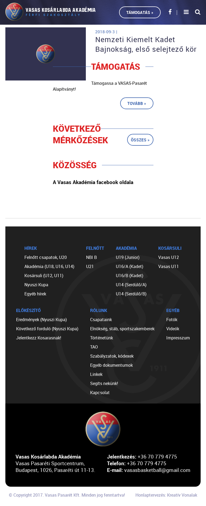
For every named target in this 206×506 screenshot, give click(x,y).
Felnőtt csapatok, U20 (45, 257)
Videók (172, 329)
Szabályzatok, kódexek (112, 356)
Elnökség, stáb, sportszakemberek (122, 329)
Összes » (140, 139)
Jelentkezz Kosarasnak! (38, 338)
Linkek (96, 374)
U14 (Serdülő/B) (131, 294)
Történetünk (101, 338)
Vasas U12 (168, 257)
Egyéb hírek (35, 294)
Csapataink (101, 319)
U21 (90, 266)
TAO (94, 347)
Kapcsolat (100, 392)
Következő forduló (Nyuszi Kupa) (47, 329)
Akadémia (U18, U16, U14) (49, 266)
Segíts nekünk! (104, 383)
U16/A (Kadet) (129, 266)
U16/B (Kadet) (129, 275)
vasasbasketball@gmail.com (157, 470)
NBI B (91, 257)
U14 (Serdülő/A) (131, 285)
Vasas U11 (168, 266)
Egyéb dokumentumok (111, 365)
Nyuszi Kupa (36, 285)
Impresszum (178, 338)
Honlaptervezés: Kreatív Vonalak (166, 495)
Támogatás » (139, 12)
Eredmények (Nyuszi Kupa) (41, 319)
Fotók (171, 319)
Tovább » (136, 103)
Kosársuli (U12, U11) (43, 275)
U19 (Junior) (127, 257)
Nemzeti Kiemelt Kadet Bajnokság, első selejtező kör (146, 44)
